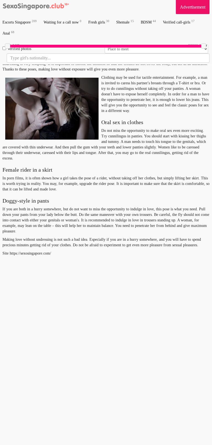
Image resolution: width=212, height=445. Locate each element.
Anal (8, 33)
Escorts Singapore (19, 22)
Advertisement (192, 7)
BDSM (148, 22)
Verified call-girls (179, 22)
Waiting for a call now (62, 22)
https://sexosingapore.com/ (30, 253)
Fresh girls (98, 22)
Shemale (125, 22)
